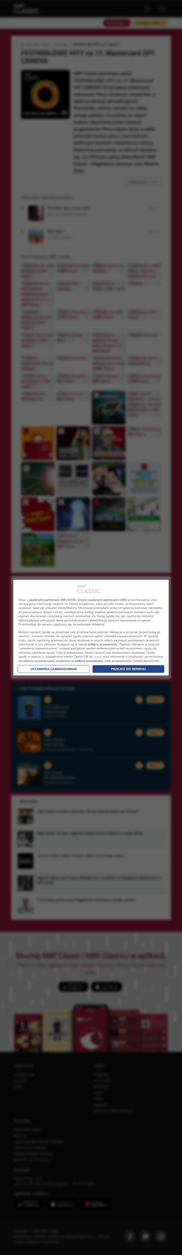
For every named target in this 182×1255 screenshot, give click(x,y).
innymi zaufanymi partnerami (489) (102, 600)
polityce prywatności (102, 644)
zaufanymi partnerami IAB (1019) (52, 600)
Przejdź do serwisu (128, 669)
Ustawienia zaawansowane (53, 669)
